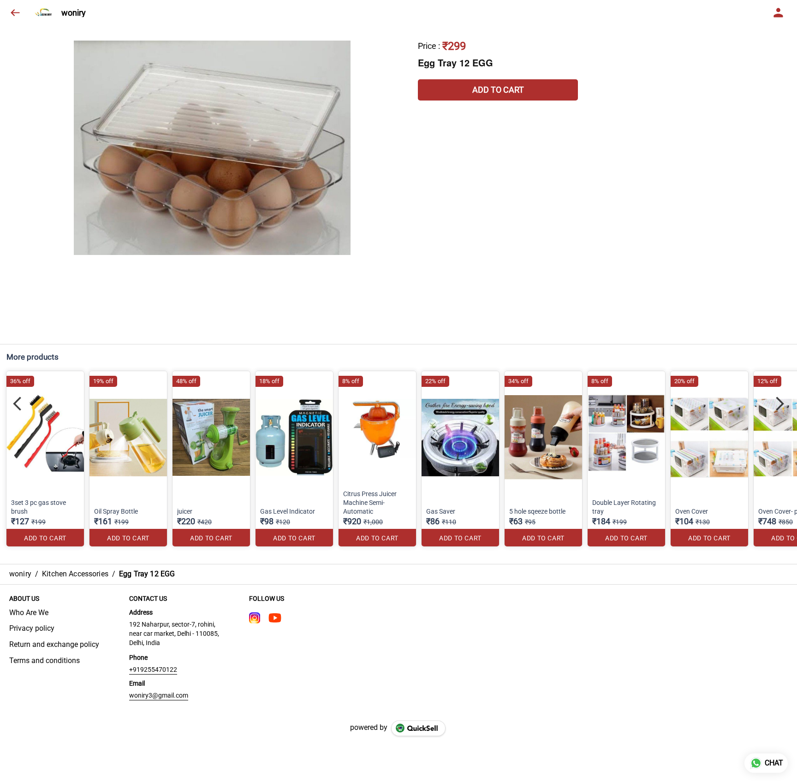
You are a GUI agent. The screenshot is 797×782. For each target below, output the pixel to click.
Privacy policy (31, 628)
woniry (73, 13)
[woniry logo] (44, 13)
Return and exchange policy (54, 644)
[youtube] (275, 617)
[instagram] (254, 617)
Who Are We (28, 612)
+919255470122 (153, 669)
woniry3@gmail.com (158, 695)
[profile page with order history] (778, 13)
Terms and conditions (44, 660)
